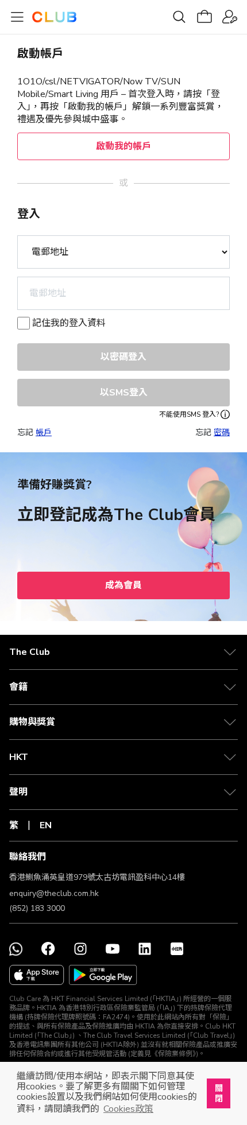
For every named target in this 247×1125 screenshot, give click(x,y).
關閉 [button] (219, 1093)
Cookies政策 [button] (128, 1109)
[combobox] (123, 293)
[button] (123, 652)
